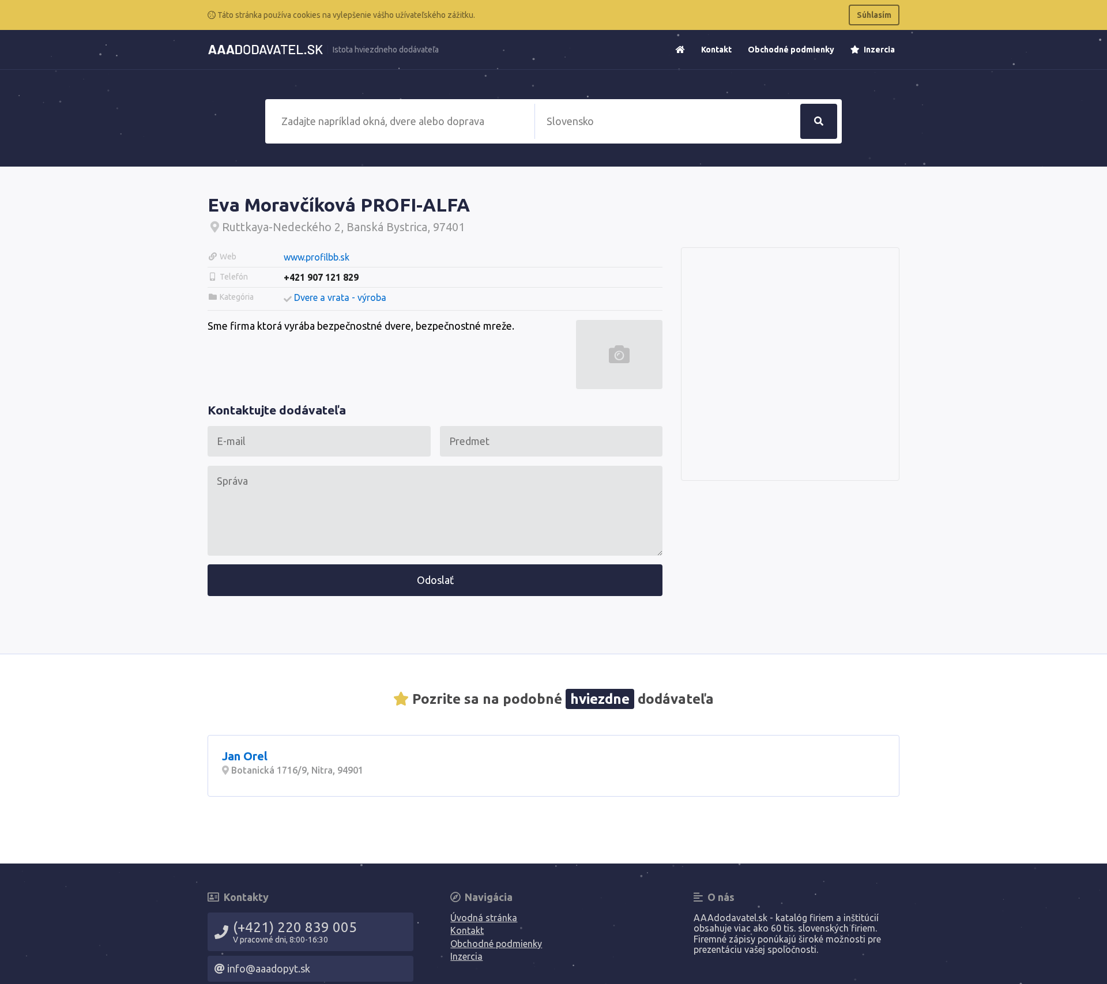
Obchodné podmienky (791, 49)
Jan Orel (245, 756)
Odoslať (435, 580)
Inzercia (878, 49)
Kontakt (716, 49)
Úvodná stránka (483, 918)
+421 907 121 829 (321, 277)
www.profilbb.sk (316, 257)
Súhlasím (874, 15)
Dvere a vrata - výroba (340, 297)
